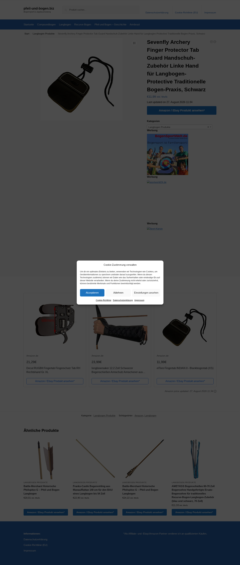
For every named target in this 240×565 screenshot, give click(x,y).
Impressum (139, 300)
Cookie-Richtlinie (103, 300)
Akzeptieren (92, 292)
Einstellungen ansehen (146, 292)
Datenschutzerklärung (123, 300)
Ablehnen (118, 292)
